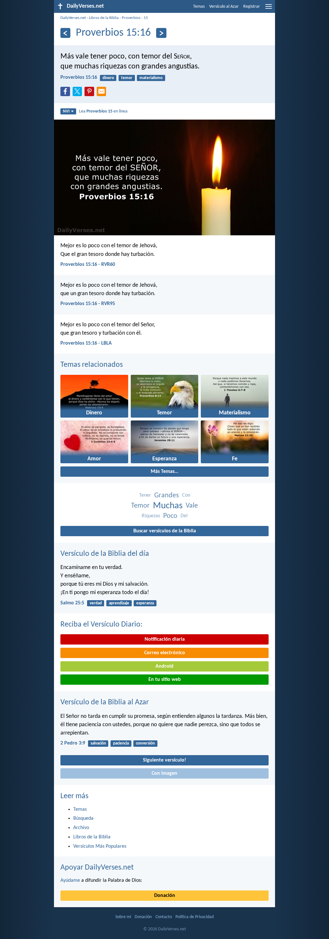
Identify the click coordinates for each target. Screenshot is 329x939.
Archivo (81, 827)
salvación (98, 743)
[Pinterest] (90, 93)
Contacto (164, 917)
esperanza (145, 603)
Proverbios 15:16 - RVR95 (87, 303)
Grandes (166, 495)
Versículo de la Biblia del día (104, 554)
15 (146, 18)
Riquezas (151, 516)
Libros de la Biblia (104, 18)
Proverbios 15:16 (78, 77)
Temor (140, 506)
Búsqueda (83, 818)
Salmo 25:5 (72, 603)
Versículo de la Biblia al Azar (104, 702)
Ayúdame (70, 880)
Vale (192, 506)
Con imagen (164, 773)
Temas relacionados (91, 365)
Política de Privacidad (194, 917)
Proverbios (131, 18)
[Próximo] (161, 33)
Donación (164, 895)
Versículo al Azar (224, 6)
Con (186, 495)
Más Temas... (164, 471)
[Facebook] (66, 93)
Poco (170, 516)
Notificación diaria (165, 639)
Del (184, 516)
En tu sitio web (164, 679)
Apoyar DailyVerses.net (97, 867)
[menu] (268, 9)
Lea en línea (103, 111)
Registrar (251, 6)
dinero (108, 78)
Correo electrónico (164, 652)
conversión (145, 743)
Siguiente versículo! (164, 760)
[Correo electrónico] (103, 93)
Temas (199, 6)
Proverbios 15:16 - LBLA (86, 343)
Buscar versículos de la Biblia (164, 531)
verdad (96, 603)
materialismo (151, 78)
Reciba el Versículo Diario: (101, 624)
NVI (66, 111)
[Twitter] (79, 93)
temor (126, 78)
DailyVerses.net (73, 18)
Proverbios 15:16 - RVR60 (87, 264)
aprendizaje (119, 603)
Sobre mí (123, 917)
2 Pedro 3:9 (72, 743)
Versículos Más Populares (99, 846)
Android (164, 666)
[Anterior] (65, 33)
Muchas (167, 505)
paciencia (121, 743)
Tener (145, 495)
